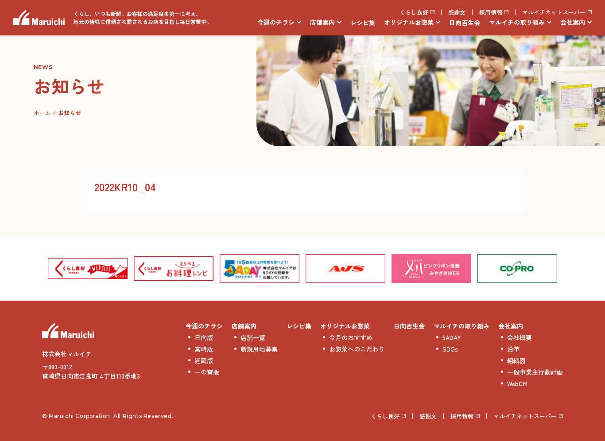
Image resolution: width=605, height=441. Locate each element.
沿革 (513, 348)
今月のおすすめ (350, 337)
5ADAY (451, 337)
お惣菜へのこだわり (357, 348)
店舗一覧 (252, 337)
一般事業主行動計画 (535, 372)
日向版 (203, 337)
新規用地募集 (259, 348)
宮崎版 (203, 348)
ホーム (42, 112)
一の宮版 (206, 372)
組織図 (516, 360)
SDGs (450, 348)
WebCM (517, 383)
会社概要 (519, 337)
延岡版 (203, 360)
